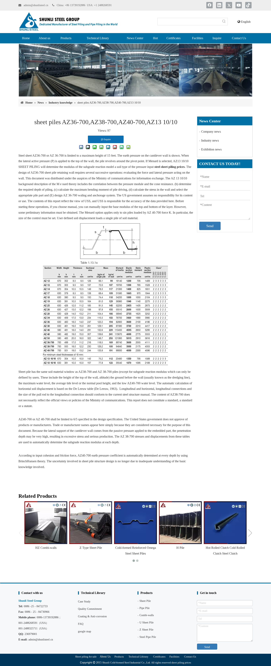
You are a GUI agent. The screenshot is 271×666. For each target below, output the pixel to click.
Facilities (174, 656)
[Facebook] (209, 5)
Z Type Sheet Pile (91, 547)
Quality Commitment (90, 608)
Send (209, 226)
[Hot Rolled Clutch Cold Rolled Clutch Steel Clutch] (225, 522)
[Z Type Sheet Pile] (90, 522)
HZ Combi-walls (46, 547)
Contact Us (190, 656)
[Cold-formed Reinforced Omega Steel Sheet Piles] (135, 522)
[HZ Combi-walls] (45, 522)
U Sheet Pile (146, 622)
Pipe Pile (144, 608)
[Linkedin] (219, 5)
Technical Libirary (138, 656)
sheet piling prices (181, 662)
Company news (211, 131)
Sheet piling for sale (86, 656)
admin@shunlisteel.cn (36, 5)
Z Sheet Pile (146, 629)
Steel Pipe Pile (147, 637)
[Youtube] (238, 5)
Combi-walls (146, 615)
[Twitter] (229, 5)
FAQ (80, 623)
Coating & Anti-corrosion (92, 616)
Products (119, 656)
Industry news (210, 140)
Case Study (84, 601)
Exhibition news (211, 149)
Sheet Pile (145, 600)
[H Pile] (180, 522)
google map (84, 631)
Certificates (159, 656)
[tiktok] (248, 5)
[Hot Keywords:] (224, 21)
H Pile (180, 547)
